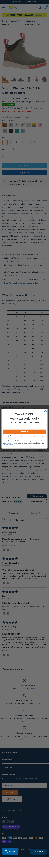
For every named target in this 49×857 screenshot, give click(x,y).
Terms (11, 444)
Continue (24, 431)
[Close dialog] (45, 410)
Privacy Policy (6, 444)
